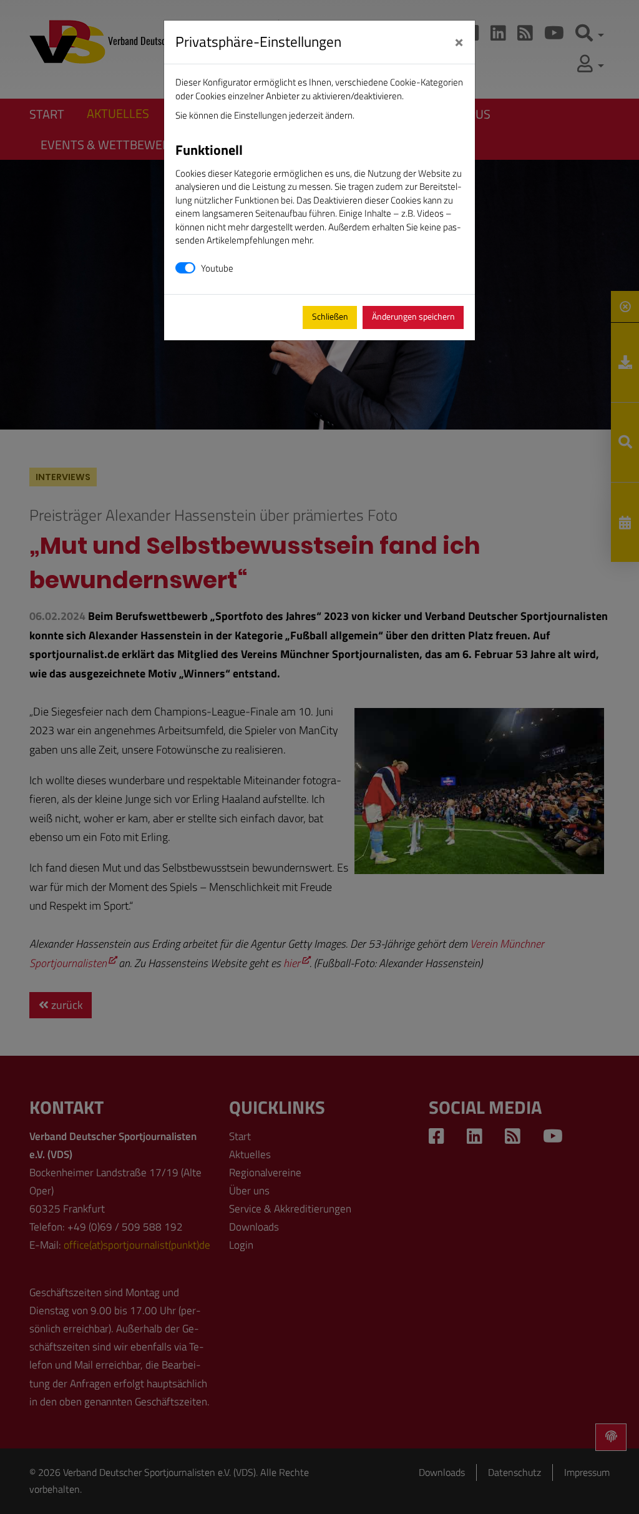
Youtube (217, 268)
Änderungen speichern (413, 316)
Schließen (330, 316)
